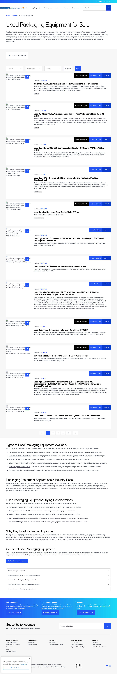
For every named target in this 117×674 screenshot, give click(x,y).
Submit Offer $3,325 (81, 347)
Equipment (15, 15)
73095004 (43, 352)
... (62, 433)
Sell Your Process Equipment (16, 561)
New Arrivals (10, 647)
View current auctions (84, 612)
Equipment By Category (13, 644)
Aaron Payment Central (56, 644)
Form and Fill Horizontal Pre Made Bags (22, 459)
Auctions (27, 8)
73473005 (43, 263)
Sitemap (63, 666)
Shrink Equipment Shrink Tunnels (19, 467)
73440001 (43, 235)
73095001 (43, 326)
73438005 (43, 80)
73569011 (43, 110)
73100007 (43, 378)
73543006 (43, 209)
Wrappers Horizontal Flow (17, 470)
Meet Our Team (96, 644)
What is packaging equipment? (16, 571)
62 (68, 433)
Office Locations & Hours (99, 647)
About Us (95, 642)
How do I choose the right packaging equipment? (22, 580)
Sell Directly (31, 642)
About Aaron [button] (75, 8)
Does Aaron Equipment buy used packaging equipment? (24, 584)
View (105, 75)
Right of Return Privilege (78, 647)
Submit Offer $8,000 (81, 105)
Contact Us (52, 642)
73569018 (43, 145)
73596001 (43, 175)
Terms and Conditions (77, 644)
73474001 (43, 289)
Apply (67, 68)
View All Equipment (11, 642)
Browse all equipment (49, 612)
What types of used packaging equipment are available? (24, 575)
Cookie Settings (55, 666)
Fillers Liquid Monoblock (17, 452)
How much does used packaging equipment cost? (22, 589)
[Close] (29, 659)
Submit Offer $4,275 (81, 321)
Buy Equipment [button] (36, 8)
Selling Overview (32, 644)
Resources (67, 8)
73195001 (43, 412)
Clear (77, 68)
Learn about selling (13, 612)
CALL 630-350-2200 (103, 1)
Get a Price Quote (95, 75)
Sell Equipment (48, 8)
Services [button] (57, 8)
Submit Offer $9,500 (81, 204)
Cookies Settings (16, 667)
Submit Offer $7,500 (81, 75)
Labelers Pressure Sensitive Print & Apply (22, 463)
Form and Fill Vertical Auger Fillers (20, 456)
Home (8, 15)
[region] (16, 665)
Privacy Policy (75, 642)
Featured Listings (11, 651)
